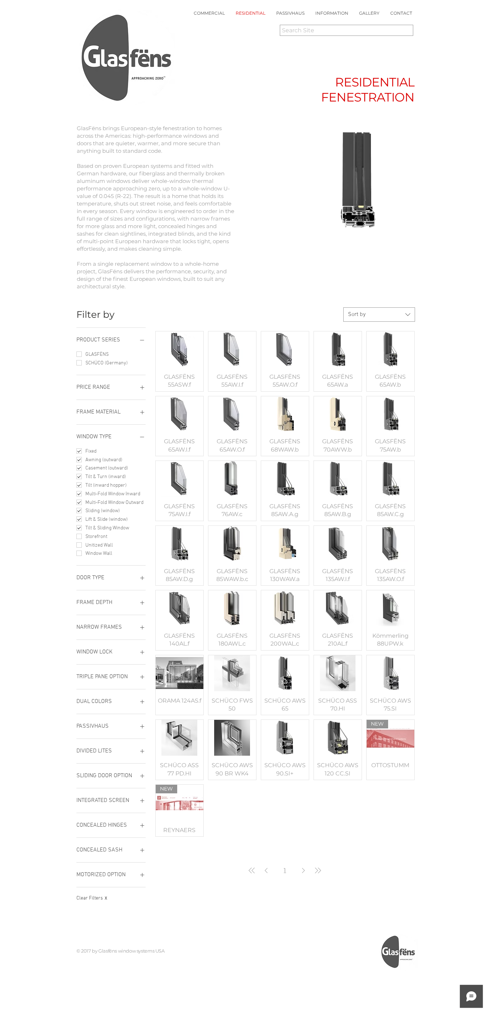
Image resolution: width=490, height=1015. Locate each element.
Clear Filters (91, 898)
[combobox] (379, 314)
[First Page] (252, 870)
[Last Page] (318, 870)
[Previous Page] (266, 870)
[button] (332, 13)
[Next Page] (303, 870)
